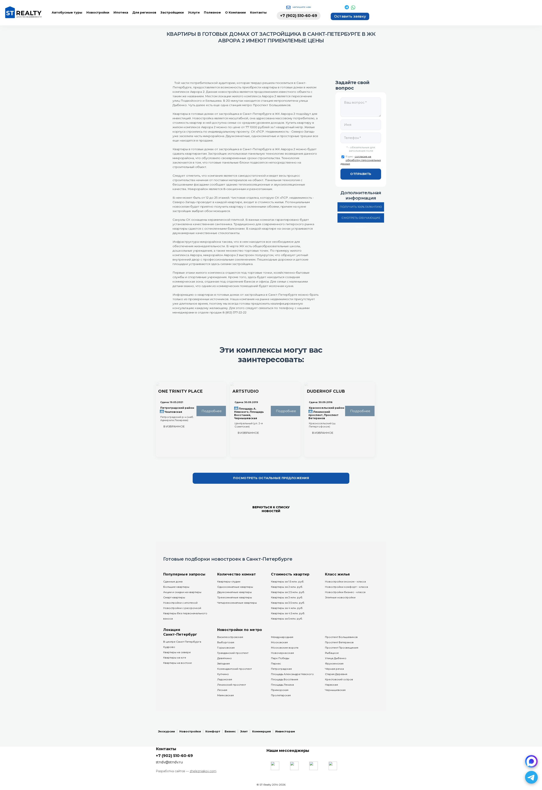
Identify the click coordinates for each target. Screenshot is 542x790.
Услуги (194, 12)
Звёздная (223, 663)
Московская (279, 642)
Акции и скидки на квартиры (182, 592)
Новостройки (97, 12)
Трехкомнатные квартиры (234, 597)
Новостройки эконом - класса (345, 581)
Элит (244, 731)
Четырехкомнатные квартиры (237, 602)
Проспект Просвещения (341, 647)
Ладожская (224, 679)
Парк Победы (280, 658)
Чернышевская (335, 690)
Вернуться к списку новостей (271, 509)
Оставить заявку (350, 16)
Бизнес (230, 731)
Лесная (222, 690)
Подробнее (211, 411)
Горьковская (226, 647)
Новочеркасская (282, 652)
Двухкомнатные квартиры (234, 592)
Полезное (212, 12)
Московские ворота (284, 647)
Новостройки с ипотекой (180, 602)
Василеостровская (230, 637)
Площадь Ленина (282, 684)
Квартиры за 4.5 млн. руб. (288, 613)
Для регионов (144, 12)
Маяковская (225, 695)
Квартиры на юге (174, 657)
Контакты (258, 12)
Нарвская (331, 684)
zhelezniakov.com (203, 771)
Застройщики (172, 12)
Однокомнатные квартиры (235, 586)
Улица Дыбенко (335, 658)
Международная (282, 637)
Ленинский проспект (231, 684)
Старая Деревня (336, 674)
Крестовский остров (339, 679)
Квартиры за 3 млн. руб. (287, 597)
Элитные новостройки (340, 597)
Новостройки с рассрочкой (182, 608)
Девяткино (224, 658)
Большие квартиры (176, 586)
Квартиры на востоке (177, 662)
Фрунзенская (334, 663)
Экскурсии (166, 731)
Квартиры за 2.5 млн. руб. (288, 592)
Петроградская (281, 668)
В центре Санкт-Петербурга (182, 641)
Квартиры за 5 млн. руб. (287, 618)
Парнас (276, 663)
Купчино (223, 674)
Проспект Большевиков (341, 637)
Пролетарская (281, 695)
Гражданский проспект (232, 652)
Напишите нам (302, 6)
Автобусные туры (67, 12)
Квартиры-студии (228, 581)
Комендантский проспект (234, 668)
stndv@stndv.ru (169, 762)
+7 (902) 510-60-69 (298, 15)
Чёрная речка (334, 668)
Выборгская (225, 642)
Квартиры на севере (177, 652)
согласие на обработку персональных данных (360, 160)
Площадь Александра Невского (292, 674)
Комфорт (212, 731)
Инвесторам (285, 731)
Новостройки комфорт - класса (346, 586)
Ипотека (120, 12)
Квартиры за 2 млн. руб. (287, 586)
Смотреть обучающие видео (361, 219)
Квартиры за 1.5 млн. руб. (287, 581)
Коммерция (261, 731)
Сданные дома (173, 581)
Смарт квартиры (174, 597)
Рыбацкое (332, 652)
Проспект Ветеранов (339, 642)
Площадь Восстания (284, 679)
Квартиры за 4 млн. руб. (287, 608)
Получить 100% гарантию (361, 206)
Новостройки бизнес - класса (345, 592)
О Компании (235, 12)
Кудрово (169, 647)
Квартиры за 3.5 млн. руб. (288, 602)
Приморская (279, 690)
